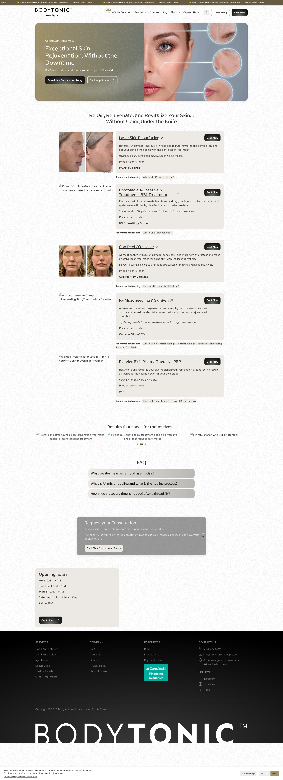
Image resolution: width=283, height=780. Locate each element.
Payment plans (153, 698)
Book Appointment (100, 80)
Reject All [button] (264, 773)
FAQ (92, 687)
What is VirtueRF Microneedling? (159, 343)
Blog (164, 12)
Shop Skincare (98, 709)
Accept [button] (275, 773)
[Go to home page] (53, 12)
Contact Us (96, 698)
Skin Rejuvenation (45, 692)
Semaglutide (42, 703)
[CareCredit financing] (156, 710)
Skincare (154, 12)
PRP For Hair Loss (187, 401)
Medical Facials (44, 709)
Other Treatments (46, 714)
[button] (141, 511)
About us (175, 12)
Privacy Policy (98, 703)
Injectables (41, 698)
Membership (220, 12)
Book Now (239, 12)
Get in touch (48, 658)
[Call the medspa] (207, 12)
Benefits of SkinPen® (126, 347)
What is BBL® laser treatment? (157, 232)
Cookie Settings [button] (248, 773)
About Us (95, 692)
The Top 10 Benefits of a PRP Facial (160, 401)
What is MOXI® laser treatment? (158, 177)
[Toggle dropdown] (146, 12)
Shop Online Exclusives (119, 12)
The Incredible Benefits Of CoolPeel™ (161, 286)
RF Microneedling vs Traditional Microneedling (199, 343)
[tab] (137, 482)
